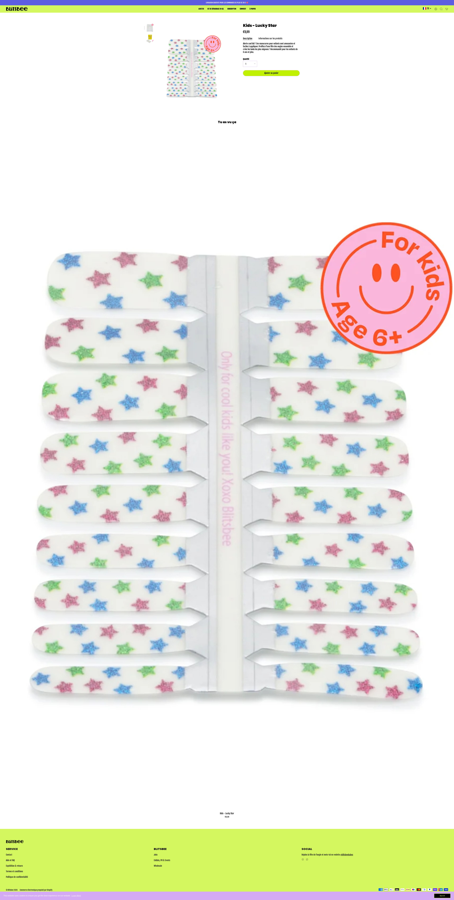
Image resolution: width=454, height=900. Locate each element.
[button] (201, 9)
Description (247, 38)
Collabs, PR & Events (162, 860)
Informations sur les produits (270, 38)
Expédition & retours (14, 865)
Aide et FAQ (10, 860)
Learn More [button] (76, 896)
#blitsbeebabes (346, 854)
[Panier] (446, 9)
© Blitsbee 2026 (11, 890)
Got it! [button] (442, 896)
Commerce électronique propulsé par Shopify (36, 890)
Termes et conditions (14, 871)
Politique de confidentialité (17, 877)
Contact (9, 854)
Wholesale (158, 865)
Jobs (155, 854)
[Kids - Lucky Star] (149, 27)
